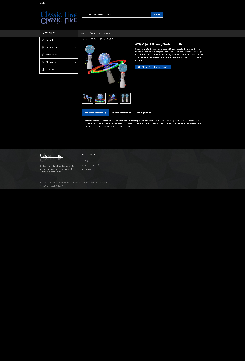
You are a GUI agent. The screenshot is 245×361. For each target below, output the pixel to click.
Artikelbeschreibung (95, 113)
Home (84, 39)
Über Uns (95, 33)
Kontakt (108, 33)
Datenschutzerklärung (93, 165)
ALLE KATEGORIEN (93, 14)
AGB (86, 161)
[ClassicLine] (59, 17)
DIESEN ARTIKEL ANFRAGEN (154, 67)
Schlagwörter (144, 113)
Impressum (89, 169)
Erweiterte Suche (80, 182)
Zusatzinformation (121, 113)
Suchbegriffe (64, 182)
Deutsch (43, 3)
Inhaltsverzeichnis (48, 182)
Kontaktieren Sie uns (99, 182)
